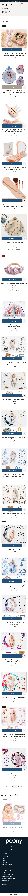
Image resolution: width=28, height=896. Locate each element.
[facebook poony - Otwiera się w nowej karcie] (11, 849)
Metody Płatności (6, 870)
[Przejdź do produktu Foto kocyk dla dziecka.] (14, 534)
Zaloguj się (4, 884)
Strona (11, 786)
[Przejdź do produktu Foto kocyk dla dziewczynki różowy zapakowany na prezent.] (14, 644)
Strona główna (5, 8)
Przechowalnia (6, 888)
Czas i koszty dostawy (7, 874)
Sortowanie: (4, 18)
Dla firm (4, 872)
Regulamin (4, 862)
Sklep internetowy (12, 894)
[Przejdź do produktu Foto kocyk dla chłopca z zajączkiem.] (14, 498)
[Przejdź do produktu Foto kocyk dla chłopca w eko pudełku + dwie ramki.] (14, 422)
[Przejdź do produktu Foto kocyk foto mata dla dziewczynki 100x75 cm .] (14, 758)
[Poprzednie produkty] (6, 786)
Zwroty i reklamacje (7, 876)
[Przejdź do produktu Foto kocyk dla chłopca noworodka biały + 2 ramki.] (14, 384)
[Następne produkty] (21, 786)
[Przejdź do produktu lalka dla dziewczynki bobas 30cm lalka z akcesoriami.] (14, 812)
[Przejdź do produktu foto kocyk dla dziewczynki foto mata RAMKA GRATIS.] (14, 607)
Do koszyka (11, 49)
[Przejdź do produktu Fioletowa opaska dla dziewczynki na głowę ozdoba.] (14, 268)
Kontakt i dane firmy (7, 856)
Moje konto (5, 886)
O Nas (3, 860)
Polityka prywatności (7, 864)
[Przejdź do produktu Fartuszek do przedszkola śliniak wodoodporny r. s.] (14, 227)
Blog (3, 858)
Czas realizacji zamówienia (8, 878)
